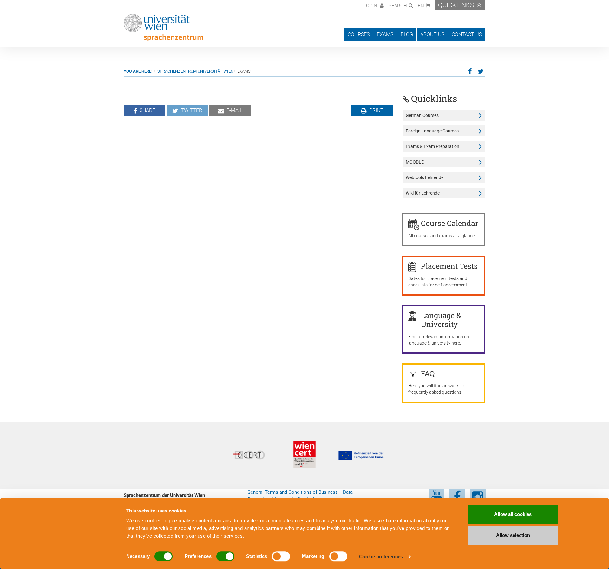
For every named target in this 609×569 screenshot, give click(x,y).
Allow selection (513, 535)
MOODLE (415, 161)
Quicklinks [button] (456, 5)
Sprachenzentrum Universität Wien (195, 71)
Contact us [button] (467, 34)
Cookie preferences (381, 556)
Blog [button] (407, 34)
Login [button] (370, 6)
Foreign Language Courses (432, 130)
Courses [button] (359, 34)
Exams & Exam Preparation (432, 146)
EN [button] (421, 6)
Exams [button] (385, 34)
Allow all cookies (513, 514)
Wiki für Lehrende (423, 193)
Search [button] (398, 6)
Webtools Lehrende (424, 177)
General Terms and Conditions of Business (292, 492)
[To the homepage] (163, 27)
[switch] (225, 556)
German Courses (422, 115)
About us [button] (432, 34)
